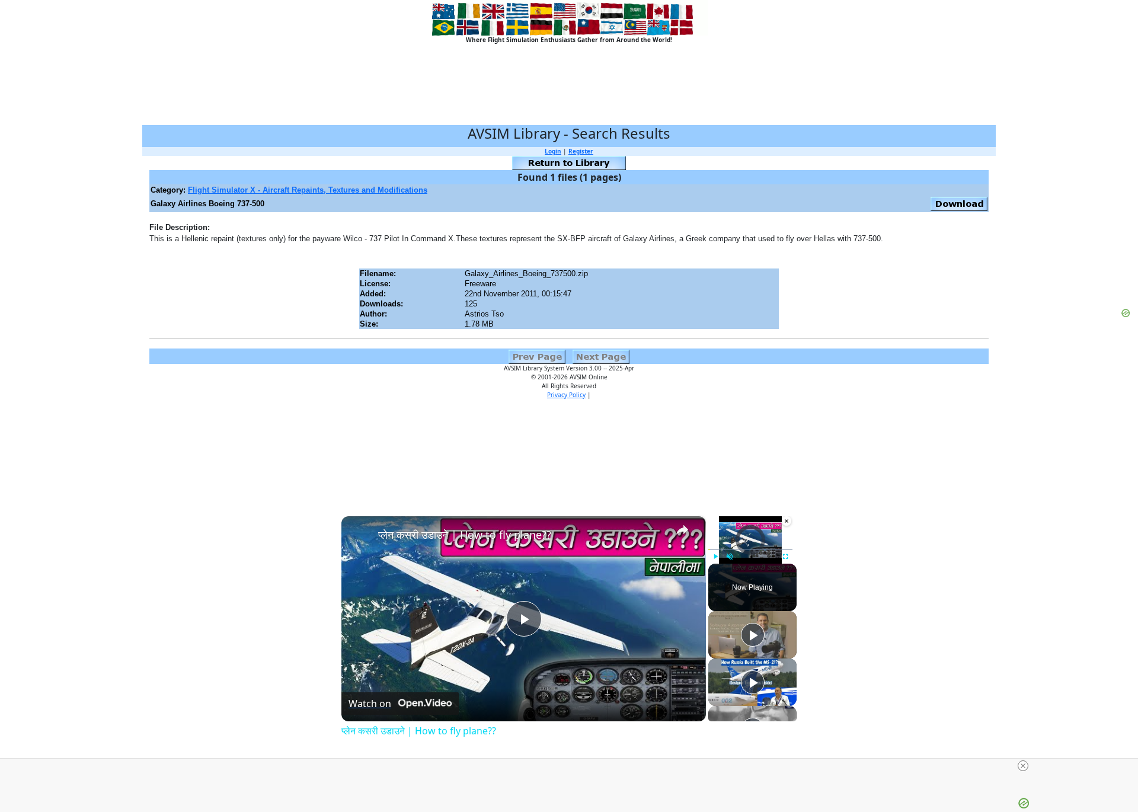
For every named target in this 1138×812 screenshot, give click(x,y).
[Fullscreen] (785, 556)
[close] (1023, 765)
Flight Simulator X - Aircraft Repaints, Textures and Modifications (307, 190)
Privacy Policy (566, 395)
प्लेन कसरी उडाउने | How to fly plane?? (464, 535)
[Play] (715, 556)
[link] (360, 535)
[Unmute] (730, 556)
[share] (682, 530)
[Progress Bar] (750, 549)
